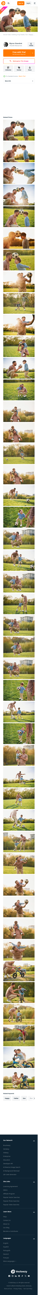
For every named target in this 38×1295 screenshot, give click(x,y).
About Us (6, 1223)
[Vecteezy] (3, 3)
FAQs (5, 1216)
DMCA (5, 1189)
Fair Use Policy (27, 1288)
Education (6, 1159)
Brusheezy (6, 1144)
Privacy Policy (17, 1288)
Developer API (8, 1162)
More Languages (9, 1260)
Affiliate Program (9, 1193)
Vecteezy (6, 1148)
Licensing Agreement (10, 1185)
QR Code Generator (9, 1173)
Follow (31, 45)
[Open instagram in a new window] (12, 1275)
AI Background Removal (11, 1170)
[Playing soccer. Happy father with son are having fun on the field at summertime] (18, 776)
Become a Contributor (10, 1230)
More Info (8, 80)
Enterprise (6, 1155)
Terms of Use (7, 1288)
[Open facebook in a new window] (8, 1275)
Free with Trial (19, 53)
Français (6, 1257)
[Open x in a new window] (25, 1275)
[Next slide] (30, 1097)
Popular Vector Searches (11, 1196)
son (24, 1097)
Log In (28, 3)
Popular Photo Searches (11, 1200)
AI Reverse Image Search (11, 1166)
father (16, 1097)
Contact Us (7, 1219)
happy (7, 1097)
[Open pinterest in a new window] (18, 1275)
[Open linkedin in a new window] (15, 1275)
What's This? (22, 76)
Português (6, 1249)
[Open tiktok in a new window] (21, 1275)
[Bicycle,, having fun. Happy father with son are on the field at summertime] (18, 970)
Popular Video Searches (11, 1204)
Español (6, 1246)
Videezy (5, 1152)
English (5, 1242)
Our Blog (6, 1227)
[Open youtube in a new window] (28, 1275)
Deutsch (6, 1253)
